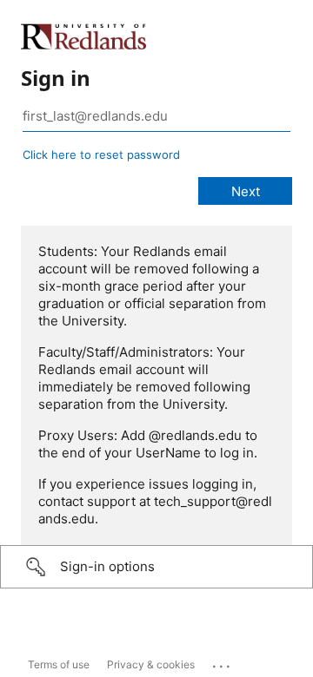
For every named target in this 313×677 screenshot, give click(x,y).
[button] (156, 567)
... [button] (222, 662)
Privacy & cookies (151, 664)
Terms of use (59, 664)
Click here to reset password (101, 154)
